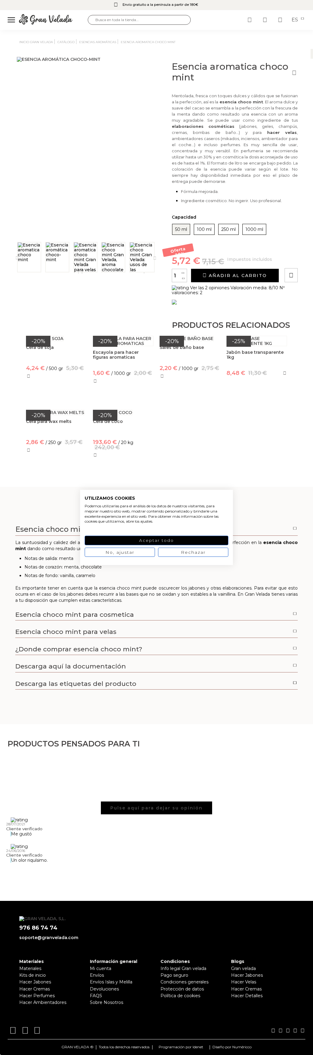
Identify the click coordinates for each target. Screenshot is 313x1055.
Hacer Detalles (247, 995)
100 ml (204, 229)
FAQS (96, 995)
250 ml (228, 229)
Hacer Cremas (34, 989)
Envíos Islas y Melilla (111, 982)
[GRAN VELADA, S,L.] (53, 19)
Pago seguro (174, 975)
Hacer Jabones (35, 982)
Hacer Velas (243, 982)
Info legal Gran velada (183, 968)
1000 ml (254, 229)
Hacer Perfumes (37, 995)
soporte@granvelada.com (48, 937)
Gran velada (243, 968)
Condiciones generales (184, 982)
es (295, 20)
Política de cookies (180, 995)
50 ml (181, 229)
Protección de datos (182, 989)
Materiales (30, 968)
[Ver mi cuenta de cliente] (265, 19)
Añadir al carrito (237, 275)
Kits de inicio (32, 975)
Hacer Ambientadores (42, 1002)
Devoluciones (104, 989)
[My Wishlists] (250, 19)
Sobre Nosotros (106, 1002)
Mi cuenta (100, 968)
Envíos (97, 975)
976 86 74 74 (38, 928)
